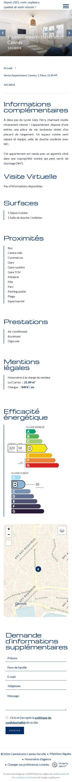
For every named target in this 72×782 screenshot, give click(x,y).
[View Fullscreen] (8, 543)
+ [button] (9, 529)
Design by (63, 764)
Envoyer (14, 730)
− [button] (9, 534)
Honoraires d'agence (38, 759)
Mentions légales (60, 753)
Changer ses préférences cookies (28, 764)
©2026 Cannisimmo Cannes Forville (23, 754)
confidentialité (59, 774)
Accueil (8, 68)
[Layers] (62, 530)
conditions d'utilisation (26, 777)
